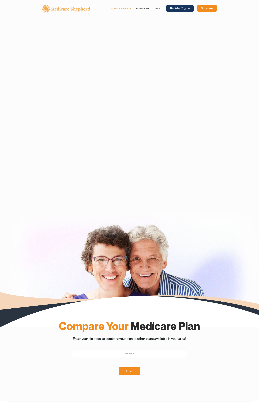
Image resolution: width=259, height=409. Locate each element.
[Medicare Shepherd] (66, 9)
